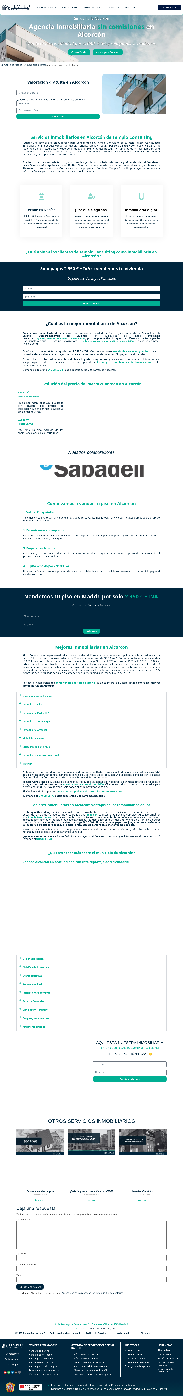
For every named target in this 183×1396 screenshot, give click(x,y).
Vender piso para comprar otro (45, 1374)
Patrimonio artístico (34, 1026)
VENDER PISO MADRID (43, 1345)
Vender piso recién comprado (44, 1366)
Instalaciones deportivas (36, 992)
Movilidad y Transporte (36, 1009)
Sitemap (145, 1333)
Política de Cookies (96, 1333)
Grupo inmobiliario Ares (36, 746)
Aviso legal (123, 1333)
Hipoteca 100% (132, 1350)
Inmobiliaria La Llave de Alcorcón (41, 755)
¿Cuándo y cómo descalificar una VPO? (91, 1191)
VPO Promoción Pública (86, 1357)
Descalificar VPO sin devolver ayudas (92, 1374)
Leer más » (40, 1199)
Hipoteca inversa (133, 1354)
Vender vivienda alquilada (42, 1362)
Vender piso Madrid (45, 7)
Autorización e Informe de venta (90, 1366)
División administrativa (36, 967)
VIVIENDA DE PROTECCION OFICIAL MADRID (93, 1346)
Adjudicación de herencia (166, 1364)
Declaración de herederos (165, 1370)
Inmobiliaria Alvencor (35, 729)
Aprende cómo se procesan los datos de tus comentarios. (93, 1293)
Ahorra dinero (165, 1350)
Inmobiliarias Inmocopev (37, 721)
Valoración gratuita (70, 7)
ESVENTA (28, 763)
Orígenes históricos (33, 958)
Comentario (23, 1219)
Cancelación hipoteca (135, 1358)
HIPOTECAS (132, 1345)
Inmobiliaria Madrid (11, 64)
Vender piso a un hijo (40, 1350)
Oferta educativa (32, 975)
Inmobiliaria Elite (32, 704)
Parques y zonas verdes (36, 1018)
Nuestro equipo (12, 1364)
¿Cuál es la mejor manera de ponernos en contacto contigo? (50, 99)
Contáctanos (12, 1353)
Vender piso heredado (40, 1354)
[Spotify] (8, 1372)
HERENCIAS (165, 1345)
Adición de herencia (168, 1358)
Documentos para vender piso (44, 1370)
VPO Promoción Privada (86, 1354)
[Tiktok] (19, 1372)
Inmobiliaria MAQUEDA (36, 712)
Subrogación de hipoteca (137, 1366)
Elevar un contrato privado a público (92, 1370)
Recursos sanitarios (33, 984)
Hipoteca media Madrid (137, 1362)
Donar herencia (166, 1354)
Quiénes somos (12, 1359)
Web (18, 1275)
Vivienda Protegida (92, 7)
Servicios (112, 7)
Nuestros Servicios (142, 1191)
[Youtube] (5, 1372)
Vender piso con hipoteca (42, 1358)
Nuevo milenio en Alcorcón (38, 696)
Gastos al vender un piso (40, 1191)
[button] (91, 696)
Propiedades (129, 7)
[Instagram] (15, 1372)
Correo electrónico (26, 1264)
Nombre (21, 1254)
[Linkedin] (12, 1372)
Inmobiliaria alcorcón (35, 64)
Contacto (144, 7)
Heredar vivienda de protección (90, 1362)
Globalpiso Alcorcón (34, 738)
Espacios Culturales (33, 1001)
